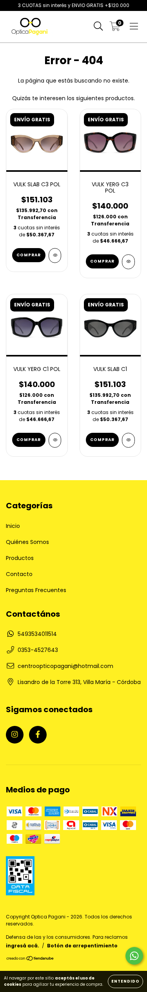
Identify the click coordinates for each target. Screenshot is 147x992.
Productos (20, 558)
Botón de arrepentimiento (82, 945)
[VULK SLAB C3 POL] (55, 255)
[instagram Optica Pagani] (15, 735)
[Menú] (134, 27)
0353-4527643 (38, 650)
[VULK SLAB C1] (128, 440)
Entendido (125, 981)
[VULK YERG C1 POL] (55, 440)
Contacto (19, 574)
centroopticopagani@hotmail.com (65, 666)
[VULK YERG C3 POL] (128, 261)
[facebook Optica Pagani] (38, 735)
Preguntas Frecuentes (36, 590)
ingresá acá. (22, 945)
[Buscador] (98, 27)
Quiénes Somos (27, 542)
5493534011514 (37, 634)
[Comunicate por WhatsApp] (134, 956)
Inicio (13, 526)
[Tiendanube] (30, 959)
